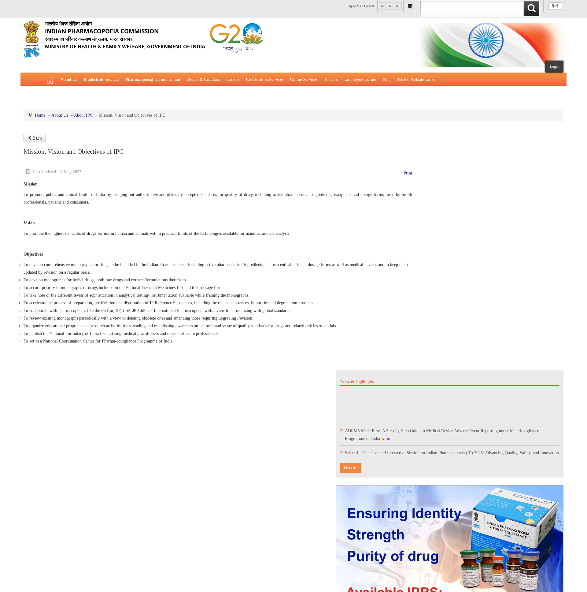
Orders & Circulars (203, 79)
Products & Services (101, 79)
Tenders (331, 79)
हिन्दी (555, 6)
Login (554, 66)
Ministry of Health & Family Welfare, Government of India (125, 35)
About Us (69, 79)
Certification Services (264, 79)
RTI (386, 79)
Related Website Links (416, 79)
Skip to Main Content (360, 6)
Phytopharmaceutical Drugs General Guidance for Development (101, 94)
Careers (233, 79)
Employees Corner (360, 79)
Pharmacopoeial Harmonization (153, 79)
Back (37, 138)
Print (408, 173)
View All (350, 468)
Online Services (303, 79)
